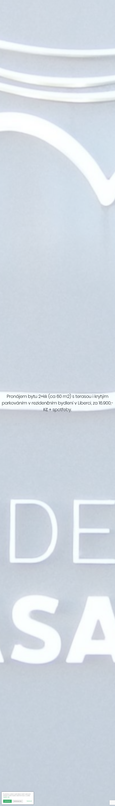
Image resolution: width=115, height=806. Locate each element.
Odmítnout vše (17, 801)
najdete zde (6, 797)
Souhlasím (7, 801)
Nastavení (29, 801)
